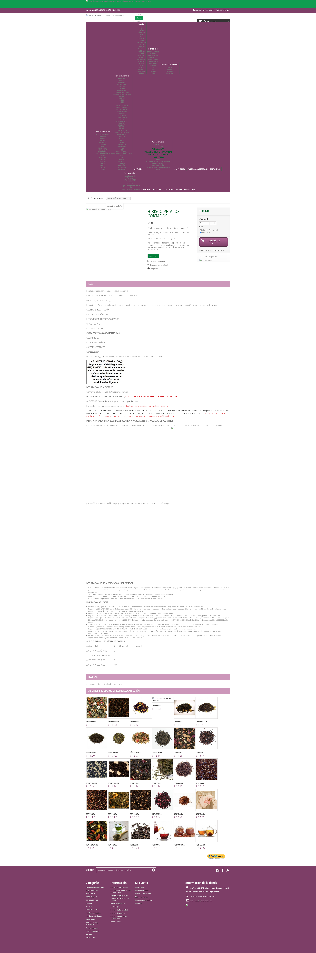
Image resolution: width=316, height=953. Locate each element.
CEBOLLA (141, 44)
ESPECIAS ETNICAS (153, 56)
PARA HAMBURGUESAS (158, 154)
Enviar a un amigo (158, 261)
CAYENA (169, 67)
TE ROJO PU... (91, 721)
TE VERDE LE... (158, 752)
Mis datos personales (143, 900)
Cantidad (203, 219)
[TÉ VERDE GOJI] (97, 831)
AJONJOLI (141, 31)
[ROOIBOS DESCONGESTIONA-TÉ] (207, 800)
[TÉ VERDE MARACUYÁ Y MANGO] (97, 800)
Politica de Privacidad (119, 910)
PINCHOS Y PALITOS (158, 163)
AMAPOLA (122, 88)
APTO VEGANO (169, 189)
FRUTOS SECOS (215, 169)
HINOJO (141, 63)
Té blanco (130, 184)
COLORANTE (141, 52)
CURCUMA (141, 56)
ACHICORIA (121, 83)
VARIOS (153, 73)
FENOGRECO (121, 123)
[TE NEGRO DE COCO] (119, 769)
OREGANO (103, 161)
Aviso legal (114, 907)
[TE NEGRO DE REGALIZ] (97, 769)
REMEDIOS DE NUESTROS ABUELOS (121, 154)
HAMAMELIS (121, 169)
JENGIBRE (141, 65)
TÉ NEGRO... (135, 845)
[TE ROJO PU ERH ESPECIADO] (185, 831)
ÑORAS (169, 69)
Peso (201, 227)
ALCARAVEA (141, 33)
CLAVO (141, 50)
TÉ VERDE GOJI (92, 845)
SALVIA (103, 167)
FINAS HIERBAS (102, 148)
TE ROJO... (156, 845)
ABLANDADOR (158, 145)
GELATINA (153, 54)
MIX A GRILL (138, 169)
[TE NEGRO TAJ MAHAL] (185, 738)
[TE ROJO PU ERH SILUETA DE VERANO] (97, 708)
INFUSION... (157, 814)
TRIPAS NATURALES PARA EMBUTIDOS (158, 167)
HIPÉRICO (122, 136)
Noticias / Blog (189, 189)
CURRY (141, 58)
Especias (141, 24)
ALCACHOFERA (121, 85)
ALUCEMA (122, 86)
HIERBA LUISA (103, 150)
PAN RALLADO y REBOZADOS (198, 169)
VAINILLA (141, 73)
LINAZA (121, 138)
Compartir (154, 256)
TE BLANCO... (113, 752)
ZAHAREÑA (121, 165)
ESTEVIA (179, 189)
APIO (141, 36)
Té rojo (130, 187)
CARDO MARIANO (121, 108)
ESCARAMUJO (122, 115)
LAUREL (102, 156)
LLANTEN (121, 140)
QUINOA (153, 65)
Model (150, 222)
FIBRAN (158, 169)
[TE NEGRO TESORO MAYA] (207, 738)
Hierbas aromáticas (103, 131)
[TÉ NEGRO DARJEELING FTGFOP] (141, 831)
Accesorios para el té (130, 176)
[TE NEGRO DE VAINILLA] (119, 708)
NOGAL (121, 148)
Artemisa (121, 96)
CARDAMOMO (141, 42)
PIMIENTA (169, 73)
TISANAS (121, 159)
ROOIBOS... (200, 783)
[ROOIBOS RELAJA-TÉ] (207, 769)
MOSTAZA (141, 69)
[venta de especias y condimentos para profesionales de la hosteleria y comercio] (158, 4)
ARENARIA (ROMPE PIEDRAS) (122, 94)
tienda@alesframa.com (203, 901)
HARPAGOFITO (121, 135)
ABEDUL (121, 81)
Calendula (122, 104)
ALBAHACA (102, 136)
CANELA (141, 40)
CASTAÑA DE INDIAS (122, 106)
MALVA (121, 142)
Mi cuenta (141, 883)
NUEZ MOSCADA (141, 71)
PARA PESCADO (153, 60)
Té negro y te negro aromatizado (130, 185)
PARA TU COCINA (179, 169)
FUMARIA (122, 129)
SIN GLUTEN (145, 189)
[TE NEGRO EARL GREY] (163, 769)
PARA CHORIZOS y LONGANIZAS (158, 151)
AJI (141, 27)
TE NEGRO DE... (114, 721)
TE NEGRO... (135, 721)
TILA (121, 158)
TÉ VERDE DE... (136, 752)
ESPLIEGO (122, 119)
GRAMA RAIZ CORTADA (122, 133)
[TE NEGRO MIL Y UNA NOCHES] (163, 700)
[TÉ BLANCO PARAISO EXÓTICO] (207, 831)
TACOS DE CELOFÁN (158, 165)
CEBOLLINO (141, 46)
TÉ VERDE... (90, 814)
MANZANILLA (122, 146)
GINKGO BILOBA (122, 131)
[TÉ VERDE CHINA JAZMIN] (141, 800)
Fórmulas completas (158, 147)
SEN (121, 156)
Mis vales (138, 903)
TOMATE (153, 71)
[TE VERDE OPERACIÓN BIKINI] (119, 831)
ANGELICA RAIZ (121, 90)
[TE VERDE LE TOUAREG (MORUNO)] (163, 738)
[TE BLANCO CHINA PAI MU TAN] (119, 738)
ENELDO (102, 140)
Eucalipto (103, 144)
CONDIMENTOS (153, 49)
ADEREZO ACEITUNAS (102, 135)
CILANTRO (141, 48)
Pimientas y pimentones (169, 64)
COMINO (141, 54)
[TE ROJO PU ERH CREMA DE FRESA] (185, 769)
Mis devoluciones (142, 890)
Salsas (153, 69)
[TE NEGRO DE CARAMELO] (207, 708)
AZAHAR (102, 138)
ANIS (141, 34)
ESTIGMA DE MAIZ (121, 121)
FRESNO (121, 127)
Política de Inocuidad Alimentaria (118, 917)
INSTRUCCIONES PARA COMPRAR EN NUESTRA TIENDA (119, 898)
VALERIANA (121, 161)
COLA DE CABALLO (121, 110)
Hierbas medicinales (122, 76)
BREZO (122, 102)
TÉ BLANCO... (201, 845)
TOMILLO (103, 169)
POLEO (122, 150)
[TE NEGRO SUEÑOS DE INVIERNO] (185, 708)
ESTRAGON (102, 142)
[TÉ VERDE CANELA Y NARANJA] (119, 800)
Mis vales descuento (143, 894)
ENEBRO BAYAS (141, 60)
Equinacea (121, 113)
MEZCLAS (141, 67)
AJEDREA (102, 146)
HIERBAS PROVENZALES (103, 154)
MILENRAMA (122, 167)
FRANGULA (121, 125)
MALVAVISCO (122, 144)
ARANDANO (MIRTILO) (122, 92)
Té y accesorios (130, 173)
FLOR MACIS (141, 61)
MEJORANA (102, 158)
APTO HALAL (156, 189)
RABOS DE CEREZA (121, 152)
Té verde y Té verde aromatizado (130, 189)
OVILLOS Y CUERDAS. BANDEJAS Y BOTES (158, 161)
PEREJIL (102, 163)
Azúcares (130, 178)
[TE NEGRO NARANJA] (141, 708)
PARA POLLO (153, 63)
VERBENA (122, 163)
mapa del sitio (116, 922)
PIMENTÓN (169, 71)
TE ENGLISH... (92, 752)
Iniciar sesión (222, 10)
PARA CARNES (153, 58)
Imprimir (154, 269)
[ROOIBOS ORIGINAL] (185, 800)
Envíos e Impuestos (117, 903)
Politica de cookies (117, 913)
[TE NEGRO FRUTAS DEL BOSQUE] (141, 769)
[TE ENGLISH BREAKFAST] (97, 738)
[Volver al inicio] (88, 198)
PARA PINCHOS (153, 61)
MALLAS (158, 159)
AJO (141, 29)
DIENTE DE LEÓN (122, 111)
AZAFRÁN (141, 38)
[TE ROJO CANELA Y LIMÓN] (163, 831)
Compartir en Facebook (159, 265)
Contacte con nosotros (203, 10)
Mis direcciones (141, 897)
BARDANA (122, 98)
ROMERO (103, 165)
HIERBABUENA (102, 152)
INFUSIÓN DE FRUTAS (129, 180)
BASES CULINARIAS (153, 52)
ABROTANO (121, 79)
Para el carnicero (158, 142)
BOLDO (121, 100)
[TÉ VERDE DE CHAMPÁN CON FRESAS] (141, 738)
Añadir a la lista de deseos (211, 250)
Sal (153, 67)
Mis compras (140, 887)
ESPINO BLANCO (122, 117)
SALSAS (89, 934)
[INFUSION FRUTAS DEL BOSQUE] (163, 800)
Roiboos (130, 182)
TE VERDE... (112, 845)
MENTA (102, 159)
